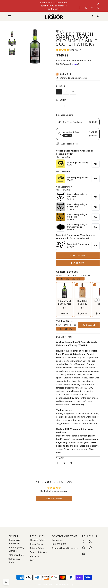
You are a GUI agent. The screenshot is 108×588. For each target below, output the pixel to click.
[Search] (92, 16)
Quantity (62, 100)
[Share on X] (64, 463)
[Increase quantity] (70, 106)
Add (95, 164)
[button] (62, 49)
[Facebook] (79, 7)
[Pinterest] (98, 7)
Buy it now (78, 263)
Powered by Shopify (64, 584)
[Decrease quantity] (59, 106)
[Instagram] (92, 7)
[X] (86, 7)
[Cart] (98, 16)
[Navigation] (9, 16)
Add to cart (88, 325)
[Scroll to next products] (98, 300)
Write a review (54, 498)
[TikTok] (98, 4)
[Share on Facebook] (57, 463)
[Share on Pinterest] (71, 463)
